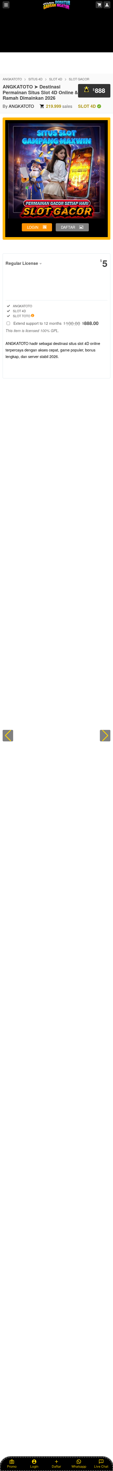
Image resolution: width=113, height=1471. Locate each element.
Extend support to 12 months (56, 323)
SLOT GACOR (79, 79)
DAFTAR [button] (68, 227)
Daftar (56, 1466)
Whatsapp (78, 1466)
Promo (12, 1466)
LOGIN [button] (32, 227)
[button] (8, 735)
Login (34, 1466)
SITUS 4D (35, 79)
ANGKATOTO (12, 79)
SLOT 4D (55, 79)
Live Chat (101, 1466)
